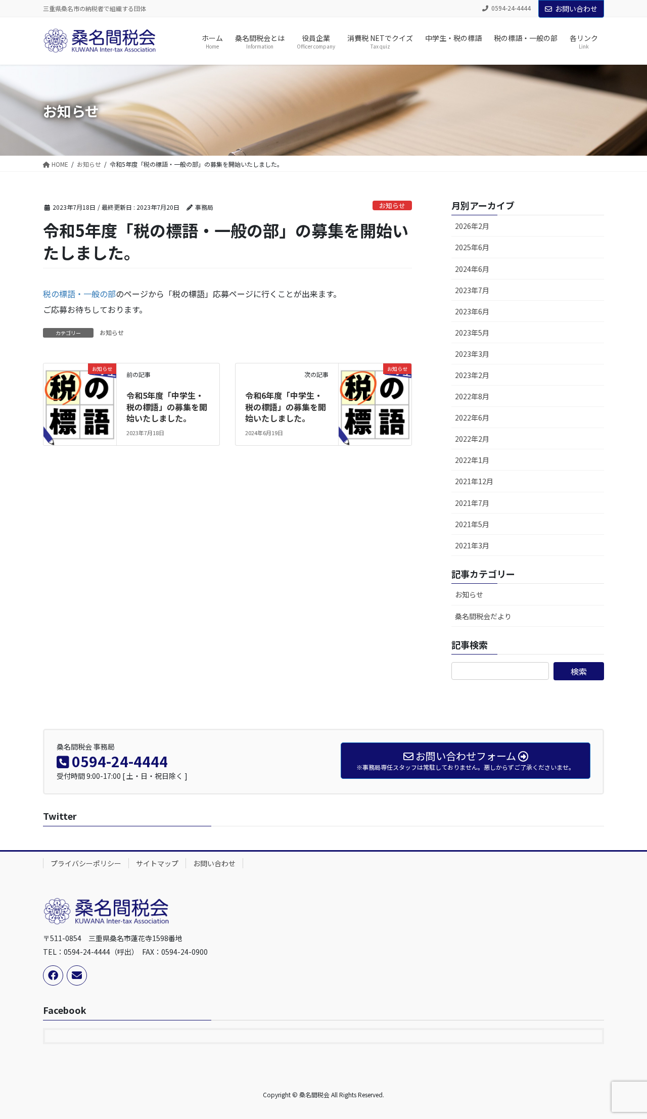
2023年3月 (472, 354)
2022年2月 (472, 439)
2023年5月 (472, 333)
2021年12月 (474, 481)
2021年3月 (472, 545)
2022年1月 (472, 460)
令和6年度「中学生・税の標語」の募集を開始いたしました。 (285, 406)
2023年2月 (472, 375)
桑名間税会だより (483, 616)
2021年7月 (472, 503)
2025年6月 (472, 247)
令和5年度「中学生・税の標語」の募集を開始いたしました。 (166, 406)
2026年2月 (472, 226)
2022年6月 (472, 417)
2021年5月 (472, 524)
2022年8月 (472, 396)
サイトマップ (157, 863)
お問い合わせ (576, 9)
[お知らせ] (79, 399)
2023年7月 (472, 290)
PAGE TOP (623, 1076)
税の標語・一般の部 (79, 294)
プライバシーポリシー (86, 863)
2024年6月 (472, 269)
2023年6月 (472, 311)
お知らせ (392, 205)
